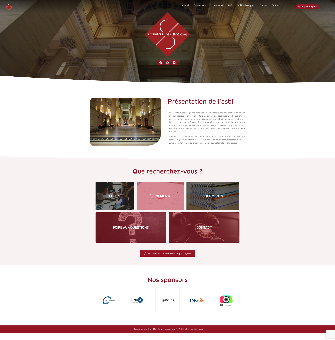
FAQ (230, 5)
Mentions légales (197, 329)
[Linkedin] (174, 62)
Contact (276, 5)
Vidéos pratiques (246, 5)
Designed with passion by (167, 329)
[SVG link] (8, 6)
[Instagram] (167, 62)
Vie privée (185, 329)
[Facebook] (160, 62)
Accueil (185, 5)
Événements (200, 5)
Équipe (263, 5)
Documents (217, 5)
